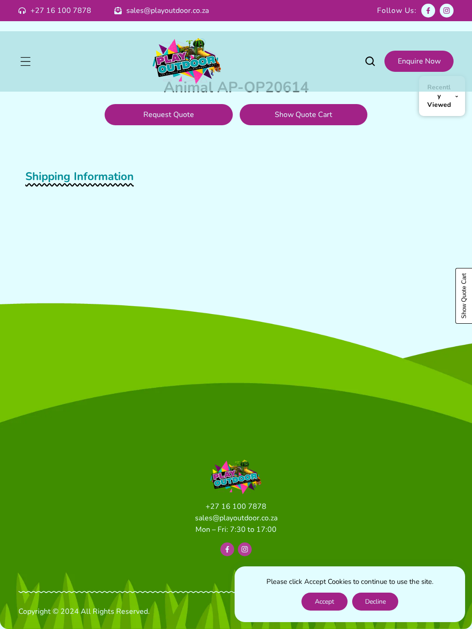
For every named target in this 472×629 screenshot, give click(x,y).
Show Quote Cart (303, 115)
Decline (375, 601)
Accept (324, 601)
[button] (25, 61)
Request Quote (168, 115)
